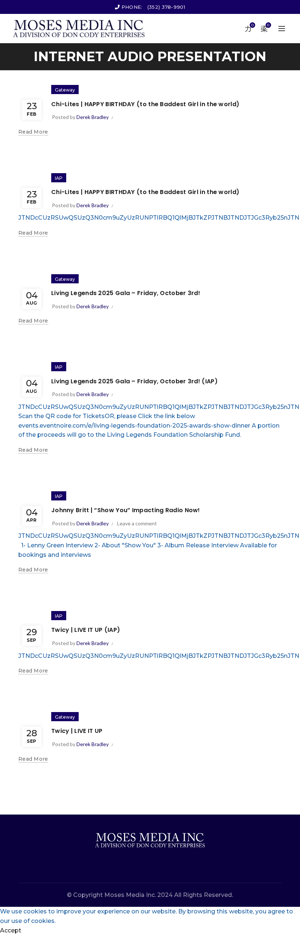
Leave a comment (137, 523)
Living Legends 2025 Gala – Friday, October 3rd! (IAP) (134, 381)
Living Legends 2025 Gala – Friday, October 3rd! (125, 293)
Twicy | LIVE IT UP (76, 731)
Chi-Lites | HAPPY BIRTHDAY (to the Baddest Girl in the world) (145, 104)
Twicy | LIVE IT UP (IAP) (85, 630)
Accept (10, 930)
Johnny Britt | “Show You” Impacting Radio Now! (125, 510)
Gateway (65, 90)
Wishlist (252, 25)
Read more (33, 131)
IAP (59, 178)
